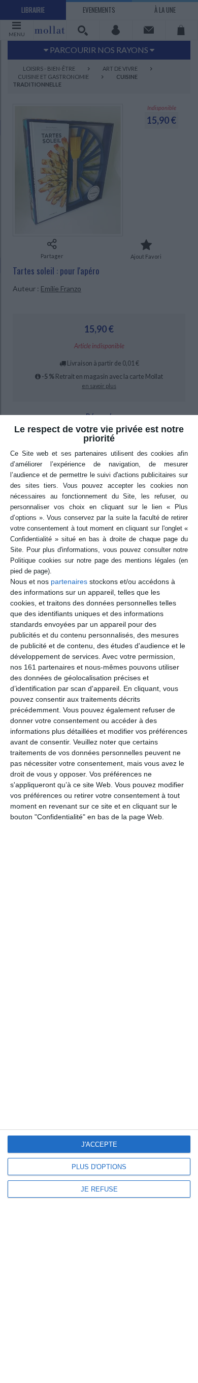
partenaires (69, 581)
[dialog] (99, 899)
